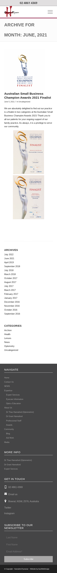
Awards (9, 425)
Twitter (7, 507)
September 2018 (12, 266)
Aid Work (10, 438)
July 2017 (8, 286)
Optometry (9, 346)
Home (6, 378)
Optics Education (13, 403)
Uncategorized (24, 102)
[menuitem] (49, 12)
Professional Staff (13, 421)
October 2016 (10, 310)
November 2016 (12, 306)
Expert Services (13, 395)
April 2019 (9, 262)
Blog (8, 433)
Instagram (9, 513)
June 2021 (9, 258)
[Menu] (49, 12)
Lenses (7, 338)
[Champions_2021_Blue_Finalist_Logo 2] (24, 69)
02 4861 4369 (15, 487)
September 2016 (12, 313)
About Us (8, 408)
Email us (12, 494)
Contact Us (9, 382)
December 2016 (12, 302)
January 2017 (10, 298)
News (7, 342)
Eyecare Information (14, 399)
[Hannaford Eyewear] (23, 12)
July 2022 (8, 254)
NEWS (7, 386)
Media (6, 442)
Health (7, 334)
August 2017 (10, 282)
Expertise (8, 390)
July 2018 (8, 270)
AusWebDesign (43, 569)
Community (9, 429)
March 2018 (10, 274)
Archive (8, 330)
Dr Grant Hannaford (14, 416)
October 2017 (10, 278)
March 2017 (10, 290)
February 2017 (11, 294)
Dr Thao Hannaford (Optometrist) (20, 412)
